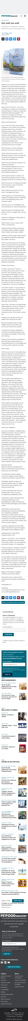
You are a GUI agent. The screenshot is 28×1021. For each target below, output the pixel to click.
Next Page (18, 900)
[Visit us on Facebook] (2, 962)
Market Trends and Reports (7, 778)
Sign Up (7, 674)
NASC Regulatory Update (6, 789)
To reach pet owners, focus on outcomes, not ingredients (8, 860)
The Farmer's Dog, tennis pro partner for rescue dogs (9, 696)
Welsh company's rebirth (7, 715)
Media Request (18, 1014)
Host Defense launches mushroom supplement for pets (8, 837)
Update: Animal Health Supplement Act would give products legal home (8, 793)
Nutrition (5, 20)
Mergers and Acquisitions (9, 890)
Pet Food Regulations (8, 683)
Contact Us (9, 1014)
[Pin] (18, 38)
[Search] (21, 15)
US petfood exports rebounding (8, 737)
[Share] (6, 38)
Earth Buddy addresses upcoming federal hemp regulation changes (8, 686)
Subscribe (7, 1013)
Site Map (19, 1016)
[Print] (2, 38)
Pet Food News (6, 693)
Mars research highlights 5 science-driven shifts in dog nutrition (8, 849)
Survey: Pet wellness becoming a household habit (8, 781)
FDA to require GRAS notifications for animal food (8, 803)
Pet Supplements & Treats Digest (7, 812)
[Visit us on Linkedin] (5, 962)
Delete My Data (14, 967)
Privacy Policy (11, 1016)
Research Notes (6, 845)
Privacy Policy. (17, 671)
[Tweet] (14, 38)
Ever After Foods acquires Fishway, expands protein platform (13, 893)
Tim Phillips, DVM (6, 33)
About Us (21, 1013)
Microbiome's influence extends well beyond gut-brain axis (9, 816)
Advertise (14, 1013)
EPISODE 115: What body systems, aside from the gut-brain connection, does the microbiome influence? (8, 872)
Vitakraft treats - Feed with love (9, 726)
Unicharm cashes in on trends (8, 747)
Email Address (8, 627)
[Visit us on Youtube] (9, 962)
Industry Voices (6, 822)
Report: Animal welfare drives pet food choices (7, 883)
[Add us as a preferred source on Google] (22, 597)
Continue (8, 634)
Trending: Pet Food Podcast (7, 868)
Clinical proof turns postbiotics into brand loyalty (9, 826)
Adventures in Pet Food (9, 856)
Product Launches (7, 834)
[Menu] (25, 15)
